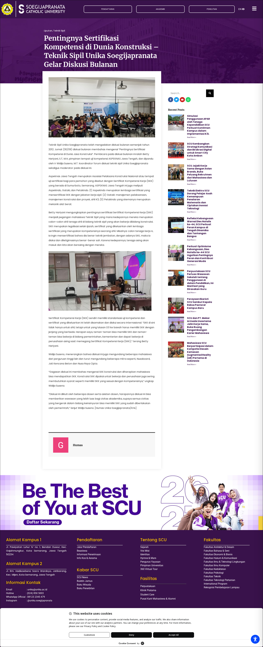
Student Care (147, 594)
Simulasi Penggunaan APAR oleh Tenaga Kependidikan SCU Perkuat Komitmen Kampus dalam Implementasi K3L (198, 124)
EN (239, 9)
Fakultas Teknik (212, 576)
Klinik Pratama (148, 590)
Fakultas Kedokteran (215, 569)
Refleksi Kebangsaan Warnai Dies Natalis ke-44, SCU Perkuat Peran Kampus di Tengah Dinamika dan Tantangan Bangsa (200, 227)
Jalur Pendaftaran (86, 547)
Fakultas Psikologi (214, 572)
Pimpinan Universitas (151, 565)
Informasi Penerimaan (89, 554)
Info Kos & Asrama (87, 558)
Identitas (145, 554)
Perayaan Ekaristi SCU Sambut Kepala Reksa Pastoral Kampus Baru (199, 303)
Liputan (48, 30)
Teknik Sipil (59, 30)
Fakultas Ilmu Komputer (217, 565)
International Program (215, 583)
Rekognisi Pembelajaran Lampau (221, 587)
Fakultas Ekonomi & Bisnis (218, 554)
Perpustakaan (147, 586)
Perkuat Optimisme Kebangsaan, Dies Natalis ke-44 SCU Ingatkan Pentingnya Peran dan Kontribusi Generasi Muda (200, 254)
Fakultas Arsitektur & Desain (219, 547)
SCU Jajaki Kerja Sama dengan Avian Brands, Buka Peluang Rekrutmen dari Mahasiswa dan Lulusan (199, 173)
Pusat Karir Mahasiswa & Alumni (158, 598)
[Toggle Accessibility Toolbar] (255, 639)
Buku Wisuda (84, 584)
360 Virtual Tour (149, 569)
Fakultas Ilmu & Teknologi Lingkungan (224, 561)
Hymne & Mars (148, 558)
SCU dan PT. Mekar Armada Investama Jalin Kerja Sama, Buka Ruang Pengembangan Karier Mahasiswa (199, 325)
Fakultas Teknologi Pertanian (219, 580)
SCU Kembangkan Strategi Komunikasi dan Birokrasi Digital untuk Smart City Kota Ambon (199, 149)
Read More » (191, 137)
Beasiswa (82, 550)
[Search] (210, 93)
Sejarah (144, 547)
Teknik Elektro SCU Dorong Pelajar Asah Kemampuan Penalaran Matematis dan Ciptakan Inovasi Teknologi (199, 199)
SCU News (82, 577)
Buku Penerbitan (86, 588)
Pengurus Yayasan (150, 561)
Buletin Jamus (84, 581)
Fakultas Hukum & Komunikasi (220, 558)
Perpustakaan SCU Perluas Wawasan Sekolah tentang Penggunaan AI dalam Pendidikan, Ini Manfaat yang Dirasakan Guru (200, 280)
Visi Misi (144, 550)
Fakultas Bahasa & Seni (216, 550)
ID (243, 9)
